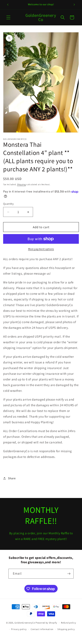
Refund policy (68, 622)
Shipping (21, 184)
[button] (8, 17)
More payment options (41, 248)
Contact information (42, 629)
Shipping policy (66, 629)
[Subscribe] (68, 574)
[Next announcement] (74, 4)
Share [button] (12, 478)
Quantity (8, 204)
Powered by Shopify (46, 622)
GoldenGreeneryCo (25, 622)
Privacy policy (19, 629)
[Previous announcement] (7, 4)
